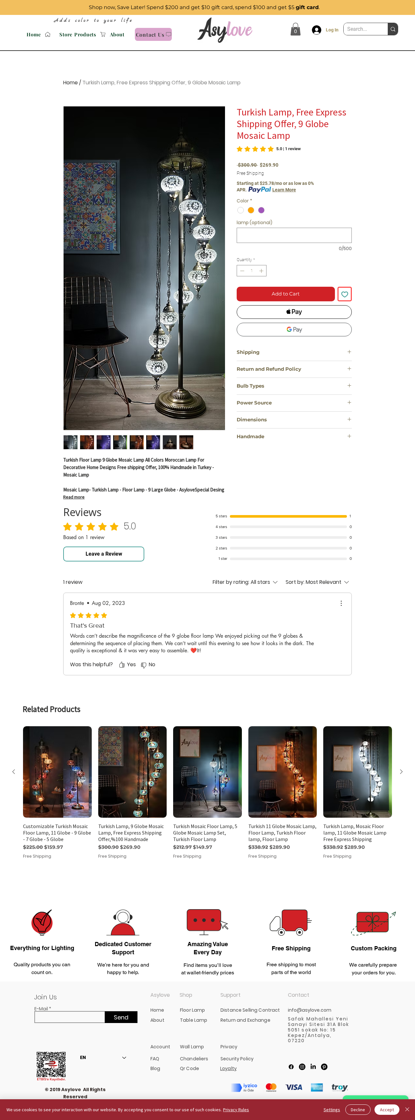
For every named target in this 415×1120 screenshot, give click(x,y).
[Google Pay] (294, 329)
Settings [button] (332, 1110)
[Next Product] (401, 772)
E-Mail (41, 1008)
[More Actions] (341, 603)
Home (70, 82)
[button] (295, 29)
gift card (307, 7)
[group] (207, 809)
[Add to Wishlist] (345, 294)
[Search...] (393, 29)
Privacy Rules (236, 1110)
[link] (269, 149)
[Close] (407, 1109)
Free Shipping (250, 173)
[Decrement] (241, 270)
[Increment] (262, 270)
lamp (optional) (254, 222)
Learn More (284, 189)
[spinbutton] (251, 270)
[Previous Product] (14, 772)
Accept (387, 1110)
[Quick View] (57, 772)
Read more (74, 497)
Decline (358, 1110)
